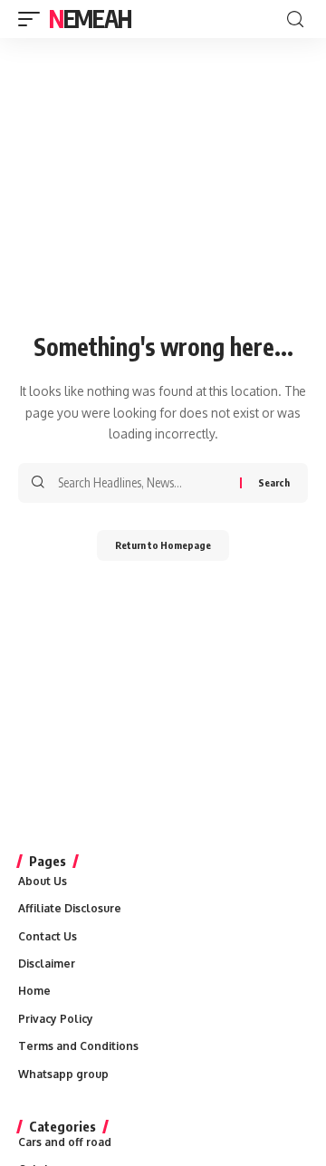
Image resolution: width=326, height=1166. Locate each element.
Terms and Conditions (78, 1046)
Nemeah (89, 19)
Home (34, 990)
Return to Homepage (163, 545)
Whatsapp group (63, 1074)
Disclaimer (46, 963)
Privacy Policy (55, 1019)
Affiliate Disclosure (69, 908)
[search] (295, 19)
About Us (42, 881)
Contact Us (47, 936)
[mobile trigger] (33, 19)
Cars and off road (64, 1142)
